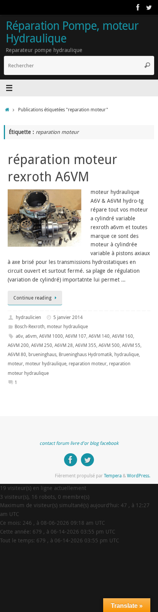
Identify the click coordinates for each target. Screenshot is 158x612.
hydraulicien (28, 317)
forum (62, 443)
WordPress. (138, 475)
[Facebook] (138, 7)
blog (94, 443)
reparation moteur (88, 363)
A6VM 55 (131, 345)
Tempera (113, 475)
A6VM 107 (75, 336)
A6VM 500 (109, 345)
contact (47, 443)
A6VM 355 (85, 345)
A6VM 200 (18, 345)
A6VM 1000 (51, 336)
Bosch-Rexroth (29, 326)
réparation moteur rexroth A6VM (62, 167)
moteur (15, 363)
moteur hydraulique (67, 326)
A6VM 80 (17, 354)
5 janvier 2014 (68, 317)
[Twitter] (148, 7)
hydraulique (126, 354)
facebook (109, 443)
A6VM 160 (122, 336)
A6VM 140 (99, 336)
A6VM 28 (63, 345)
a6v (19, 336)
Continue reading (32, 298)
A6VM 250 (41, 345)
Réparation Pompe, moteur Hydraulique (72, 32)
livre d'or (79, 443)
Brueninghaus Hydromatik (85, 354)
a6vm (31, 336)
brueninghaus (42, 354)
